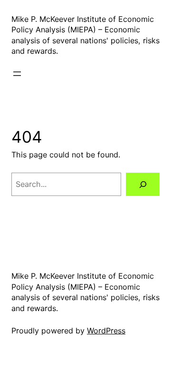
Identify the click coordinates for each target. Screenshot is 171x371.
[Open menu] (17, 73)
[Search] (143, 184)
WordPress (106, 330)
